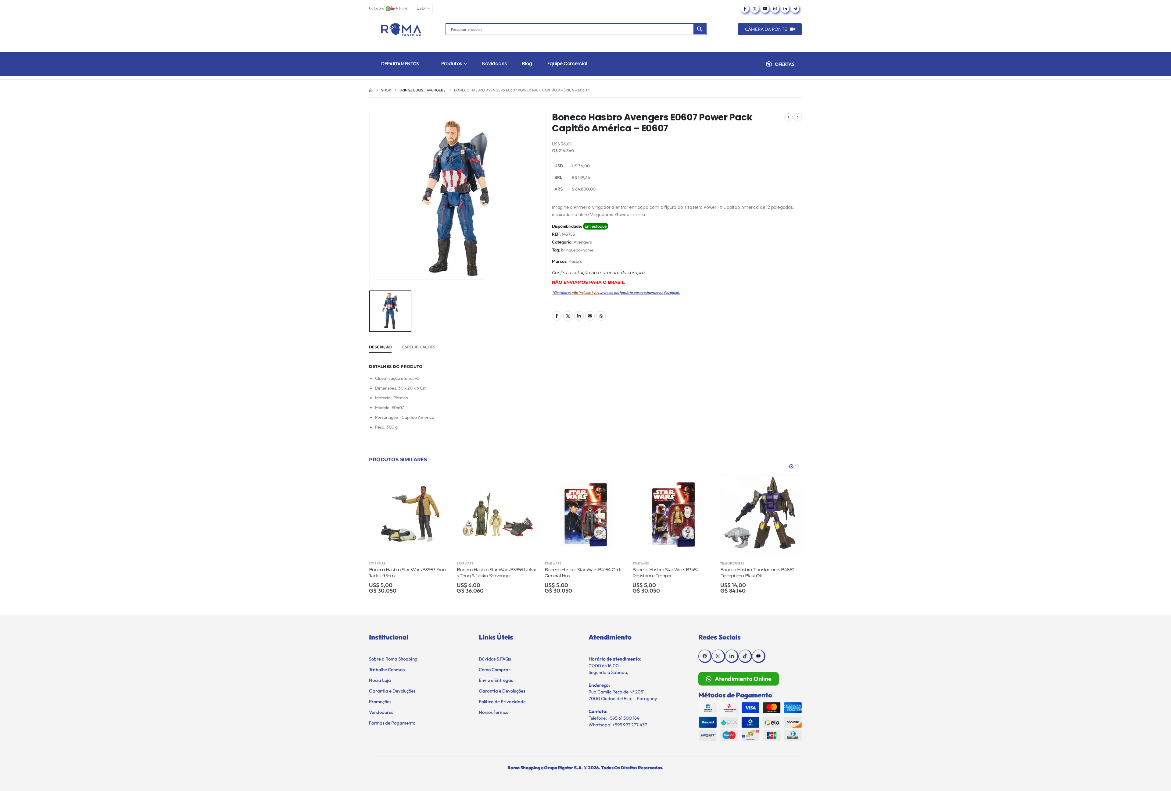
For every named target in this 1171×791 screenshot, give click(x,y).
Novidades (494, 63)
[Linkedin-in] (732, 656)
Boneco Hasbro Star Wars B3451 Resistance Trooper (577, 573)
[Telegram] (795, 8)
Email (590, 316)
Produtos (451, 63)
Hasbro (575, 261)
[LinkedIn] (785, 8)
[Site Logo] (401, 29)
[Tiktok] (745, 656)
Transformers (644, 563)
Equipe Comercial (567, 63)
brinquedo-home (577, 250)
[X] (754, 8)
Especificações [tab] (418, 346)
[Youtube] (765, 8)
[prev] (788, 117)
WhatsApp (601, 316)
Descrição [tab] (380, 346)
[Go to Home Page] (371, 90)
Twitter (568, 316)
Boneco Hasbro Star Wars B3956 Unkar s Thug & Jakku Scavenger (409, 573)
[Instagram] (775, 8)
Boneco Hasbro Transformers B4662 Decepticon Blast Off (669, 573)
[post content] (410, 514)
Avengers (583, 242)
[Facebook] (744, 8)
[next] (797, 117)
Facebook (557, 316)
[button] (791, 466)
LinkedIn (579, 316)
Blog (527, 63)
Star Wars (377, 563)
